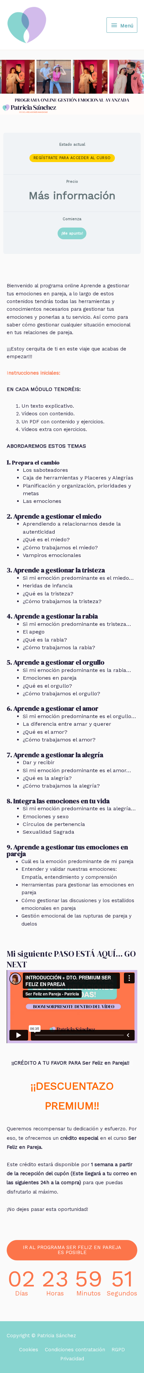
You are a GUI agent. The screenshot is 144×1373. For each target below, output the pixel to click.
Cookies (28, 1350)
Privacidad (72, 1359)
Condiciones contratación (75, 1350)
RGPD (118, 1350)
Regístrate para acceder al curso (72, 158)
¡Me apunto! (72, 233)
